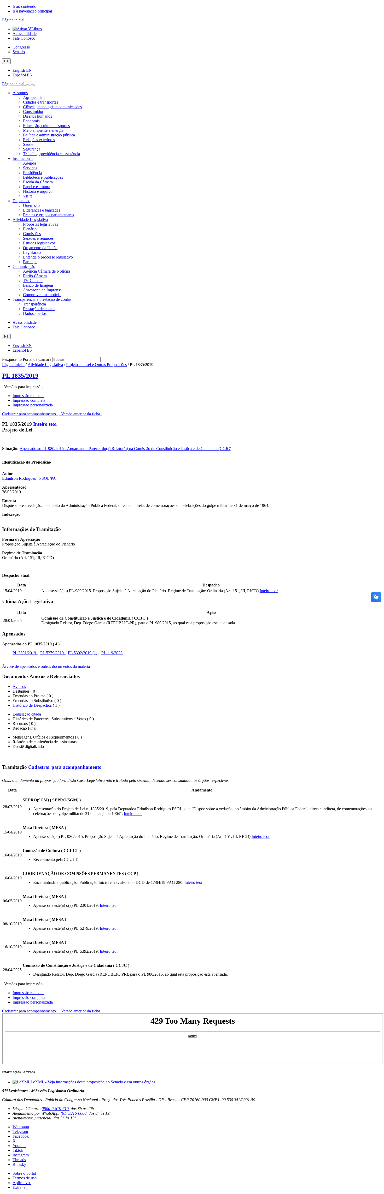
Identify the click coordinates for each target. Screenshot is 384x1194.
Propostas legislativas (40, 224)
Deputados (21, 201)
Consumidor (33, 111)
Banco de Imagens (38, 285)
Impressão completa (29, 400)
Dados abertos (34, 313)
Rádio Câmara (35, 276)
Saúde (28, 144)
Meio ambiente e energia (43, 130)
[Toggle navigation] (27, 85)
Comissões (32, 233)
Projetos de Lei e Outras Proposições (96, 364)
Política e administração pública (49, 135)
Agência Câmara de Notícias (46, 271)
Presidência (32, 172)
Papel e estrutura (36, 186)
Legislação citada (27, 714)
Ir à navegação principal (32, 11)
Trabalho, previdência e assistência (51, 154)
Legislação (32, 252)
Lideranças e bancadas (41, 210)
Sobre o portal (24, 1173)
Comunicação (24, 266)
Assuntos (20, 93)
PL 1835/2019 (20, 375)
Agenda (29, 163)
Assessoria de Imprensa (42, 290)
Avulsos (19, 686)
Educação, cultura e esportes (46, 125)
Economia (31, 121)
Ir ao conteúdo (24, 6)
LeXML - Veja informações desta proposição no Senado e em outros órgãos (93, 1082)
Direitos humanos (37, 116)
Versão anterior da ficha (80, 414)
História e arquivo (38, 191)
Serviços (30, 168)
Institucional (23, 158)
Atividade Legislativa (30, 219)
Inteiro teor (45, 424)
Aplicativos (22, 1182)
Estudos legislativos (39, 243)
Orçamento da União (40, 247)
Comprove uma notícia (42, 294)
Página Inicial (13, 364)
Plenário (30, 229)
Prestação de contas (39, 309)
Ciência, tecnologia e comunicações (52, 107)
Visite (27, 196)
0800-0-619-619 (55, 1108)
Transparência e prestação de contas (42, 299)
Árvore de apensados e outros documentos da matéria (46, 666)
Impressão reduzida (28, 395)
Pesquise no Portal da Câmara (26, 359)
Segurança (31, 149)
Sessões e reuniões (38, 238)
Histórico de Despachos (32, 705)
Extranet (19, 1187)
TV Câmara (33, 280)
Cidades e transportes (40, 102)
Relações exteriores (39, 139)
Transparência (34, 304)
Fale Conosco (24, 38)
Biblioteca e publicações (43, 177)
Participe (30, 262)
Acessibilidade (25, 33)
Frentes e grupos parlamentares (48, 215)
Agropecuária (34, 97)
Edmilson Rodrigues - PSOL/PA (29, 478)
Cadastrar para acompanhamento (30, 414)
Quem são (31, 205)
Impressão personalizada (33, 405)
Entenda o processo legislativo (48, 257)
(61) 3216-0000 (73, 1113)
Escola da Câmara (38, 182)
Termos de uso (25, 1178)
